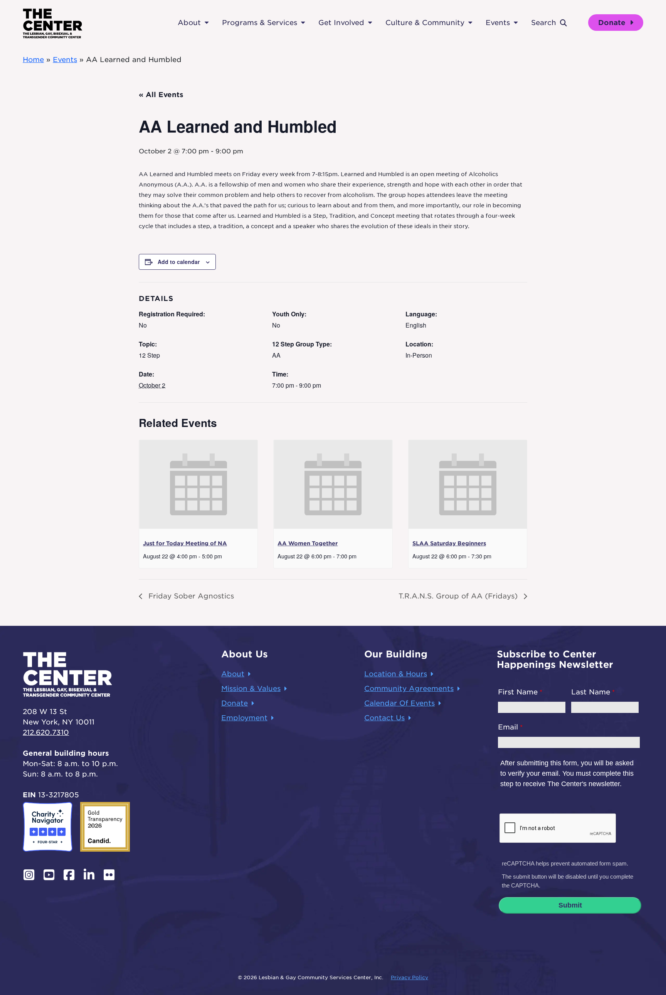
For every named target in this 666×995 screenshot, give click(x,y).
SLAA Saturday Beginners (449, 543)
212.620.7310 (46, 732)
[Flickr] (109, 875)
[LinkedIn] (89, 875)
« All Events (161, 95)
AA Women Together (308, 543)
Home (33, 59)
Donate (613, 22)
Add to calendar (179, 262)
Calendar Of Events (399, 703)
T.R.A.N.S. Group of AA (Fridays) (459, 596)
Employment (244, 718)
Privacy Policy (409, 977)
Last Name (590, 692)
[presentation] (198, 484)
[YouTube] (49, 875)
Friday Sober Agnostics (190, 596)
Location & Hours (395, 674)
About (189, 22)
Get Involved (341, 22)
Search (543, 22)
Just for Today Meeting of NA (185, 543)
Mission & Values (251, 688)
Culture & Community (424, 22)
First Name (518, 692)
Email (508, 727)
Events (498, 22)
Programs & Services (259, 22)
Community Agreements (409, 688)
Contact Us (384, 718)
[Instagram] (29, 875)
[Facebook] (69, 875)
